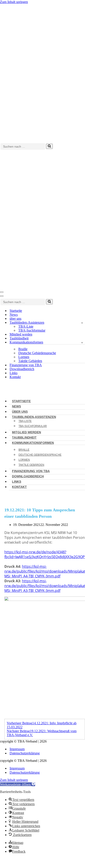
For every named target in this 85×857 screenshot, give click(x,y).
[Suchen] (49, 146)
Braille (22, 349)
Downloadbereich (22, 369)
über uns (15, 318)
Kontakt (15, 377)
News (14, 314)
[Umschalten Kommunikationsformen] (82, 342)
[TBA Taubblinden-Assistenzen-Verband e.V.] (42, 72)
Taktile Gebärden (30, 361)
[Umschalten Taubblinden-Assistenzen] (82, 323)
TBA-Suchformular (31, 330)
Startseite (16, 310)
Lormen (23, 357)
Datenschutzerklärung (25, 753)
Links (13, 373)
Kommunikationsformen (33, 443)
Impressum (17, 749)
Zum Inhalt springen (14, 2)
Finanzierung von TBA (26, 365)
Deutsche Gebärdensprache (37, 353)
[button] (17, 784)
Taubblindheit (19, 338)
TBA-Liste (25, 326)
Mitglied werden (21, 334)
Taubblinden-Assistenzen (34, 417)
